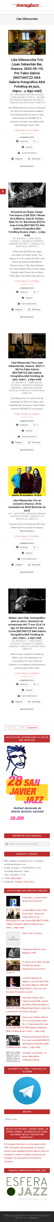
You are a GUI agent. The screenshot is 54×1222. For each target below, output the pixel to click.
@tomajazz (16, 878)
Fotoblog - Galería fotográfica (27, 241)
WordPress (34, 1217)
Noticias (24, 516)
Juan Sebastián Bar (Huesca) (28, 95)
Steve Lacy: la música (32, 933)
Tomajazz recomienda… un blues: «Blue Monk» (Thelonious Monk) (34, 1056)
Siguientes (32, 727)
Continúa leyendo (27, 130)
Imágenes (28, 100)
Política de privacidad (13, 1215)
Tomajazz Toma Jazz (24, 881)
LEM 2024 (20, 238)
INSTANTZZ (39, 100)
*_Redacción (18, 514)
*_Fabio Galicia (17, 97)
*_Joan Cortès (33, 238)
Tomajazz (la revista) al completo (27, 102)
